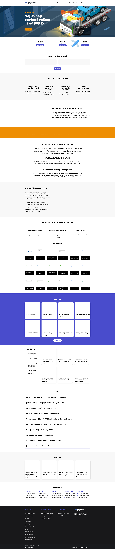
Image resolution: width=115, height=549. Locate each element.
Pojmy (26, 519)
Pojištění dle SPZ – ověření (46, 519)
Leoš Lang (88, 547)
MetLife (26, 529)
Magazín (87, 2)
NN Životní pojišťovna (29, 526)
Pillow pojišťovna (28, 524)
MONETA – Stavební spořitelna (31, 528)
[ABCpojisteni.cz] (80, 510)
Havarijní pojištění (71, 2)
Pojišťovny (27, 518)
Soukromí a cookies (28, 545)
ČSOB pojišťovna (28, 521)
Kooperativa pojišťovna (29, 532)
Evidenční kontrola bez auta (30, 511)
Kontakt (34, 545)
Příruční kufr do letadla (46, 516)
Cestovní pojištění (80, 2)
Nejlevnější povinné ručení (59, 2)
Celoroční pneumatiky (45, 518)
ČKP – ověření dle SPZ (29, 515)
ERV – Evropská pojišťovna (30, 537)
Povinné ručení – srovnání (46, 515)
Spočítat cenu (28, 29)
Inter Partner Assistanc (29, 534)
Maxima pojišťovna (29, 531)
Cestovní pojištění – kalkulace (64, 515)
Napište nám (57, 68)
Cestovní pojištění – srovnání (47, 511)
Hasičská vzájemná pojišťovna (31, 536)
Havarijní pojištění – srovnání (47, 513)
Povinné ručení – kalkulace (63, 511)
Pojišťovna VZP (28, 523)
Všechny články (58, 340)
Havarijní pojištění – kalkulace (64, 513)
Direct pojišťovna (28, 539)
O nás (38, 545)
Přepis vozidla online (29, 516)
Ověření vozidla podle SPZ (30, 513)
